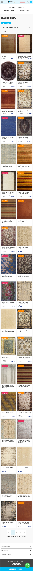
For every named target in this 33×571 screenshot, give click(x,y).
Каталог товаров (24, 10)
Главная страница (9, 10)
